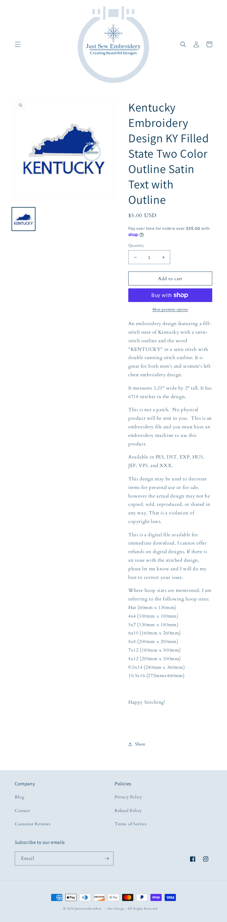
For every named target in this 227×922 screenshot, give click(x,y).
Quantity (136, 245)
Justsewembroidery (88, 909)
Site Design (116, 909)
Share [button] (140, 744)
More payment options (170, 309)
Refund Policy (128, 810)
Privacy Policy (128, 797)
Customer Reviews (33, 824)
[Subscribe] (106, 859)
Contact (22, 810)
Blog (19, 797)
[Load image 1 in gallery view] (23, 219)
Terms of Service (131, 824)
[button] (17, 44)
